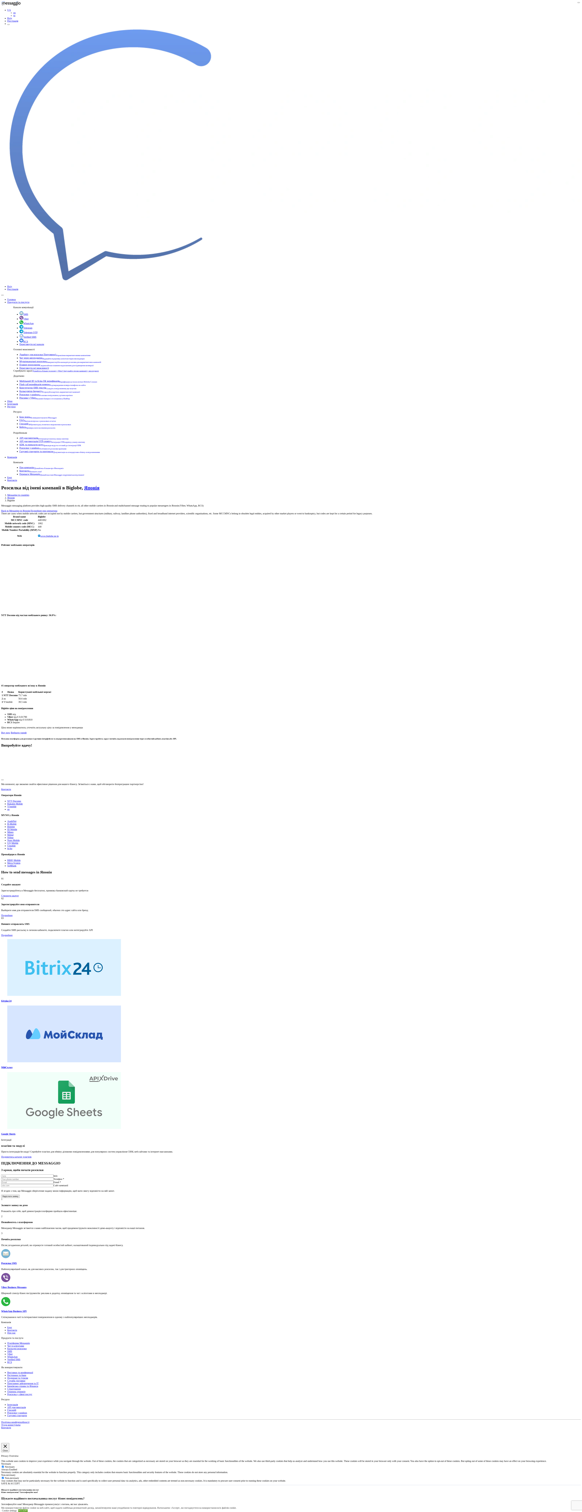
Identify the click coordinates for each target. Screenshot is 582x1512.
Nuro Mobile (13, 840)
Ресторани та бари (16, 1375)
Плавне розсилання (56, 364)
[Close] (2, 295)
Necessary (10, 1467)
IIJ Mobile (12, 829)
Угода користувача (10, 1425)
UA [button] (9, 10)
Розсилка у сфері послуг (19, 1394)
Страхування (14, 1389)
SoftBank (11, 865)
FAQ (37, 420)
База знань (38, 417)
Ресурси (11, 406)
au (8, 809)
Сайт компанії (61, 1185)
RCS (25, 341)
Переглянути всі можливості (34, 368)
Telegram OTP (30, 332)
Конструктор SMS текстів (47, 387)
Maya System (13, 863)
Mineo (10, 832)
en (14, 13)
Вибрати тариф (19, 732)
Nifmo (10, 837)
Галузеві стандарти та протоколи (59, 451)
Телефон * (59, 1179)
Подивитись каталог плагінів (16, 1157)
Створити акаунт (10, 895)
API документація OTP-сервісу (52, 441)
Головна (11, 299)
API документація (44, 438)
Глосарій (45, 423)
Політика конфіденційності (15, 1422)
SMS (25, 314)
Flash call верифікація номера (52, 384)
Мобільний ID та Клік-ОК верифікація (58, 381)
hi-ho (9, 848)
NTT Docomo (14, 801)
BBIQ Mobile (14, 860)
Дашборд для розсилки (54, 354)
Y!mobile (11, 806)
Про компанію (41, 467)
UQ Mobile (12, 843)
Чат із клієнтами (15, 1346)
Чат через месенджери (52, 358)
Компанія (12, 457)
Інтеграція (12, 404)
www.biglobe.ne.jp (49, 536)
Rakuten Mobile (15, 804)
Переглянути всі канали (31, 344)
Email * (57, 1182)
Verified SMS (29, 337)
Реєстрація (12, 21)
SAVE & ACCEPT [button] (10, 1483)
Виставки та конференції (20, 1372)
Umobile (11, 845)
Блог (9, 477)
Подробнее (7, 915)
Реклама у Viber (44, 398)
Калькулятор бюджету (49, 391)
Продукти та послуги (18, 302)
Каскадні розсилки (17, 1348)
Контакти (30, 471)
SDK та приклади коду (50, 444)
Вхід (9, 18)
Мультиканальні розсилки (60, 361)
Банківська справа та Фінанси (22, 1386)
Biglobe (11, 826)
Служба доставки (16, 1380)
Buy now (5, 732)
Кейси (37, 427)
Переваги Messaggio (51, 474)
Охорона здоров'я (16, 1391)
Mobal (10, 835)
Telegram (27, 328)
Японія (91, 487)
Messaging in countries (18, 495)
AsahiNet (11, 821)
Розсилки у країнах (46, 394)
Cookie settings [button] (9, 1510)
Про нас (11, 1333)
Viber (26, 319)
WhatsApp (28, 323)
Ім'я (55, 1176)
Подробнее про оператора (43, 510)
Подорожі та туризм (17, 1378)
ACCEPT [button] (23, 1510)
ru (14, 15)
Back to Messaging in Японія (15, 510)
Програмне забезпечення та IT (23, 1383)
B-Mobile (12, 824)
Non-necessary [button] (8, 1475)
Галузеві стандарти (17, 1415)
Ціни (9, 401)
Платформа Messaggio (18, 1343)
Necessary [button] (6, 1464)
